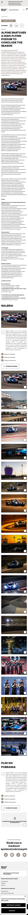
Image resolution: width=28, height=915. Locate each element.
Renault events (4, 891)
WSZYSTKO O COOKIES (13, 905)
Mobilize (3, 883)
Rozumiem (12, 910)
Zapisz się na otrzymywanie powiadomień (11, 873)
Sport (6, 16)
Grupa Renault (4, 881)
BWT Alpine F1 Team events (7, 893)
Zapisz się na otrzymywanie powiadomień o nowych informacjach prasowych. (15, 3)
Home (2, 16)
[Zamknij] (24, 896)
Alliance (3, 885)
